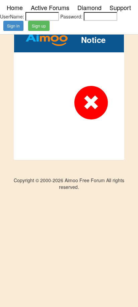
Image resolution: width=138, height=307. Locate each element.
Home (15, 7)
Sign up (39, 26)
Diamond (89, 7)
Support (120, 7)
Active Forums (50, 7)
